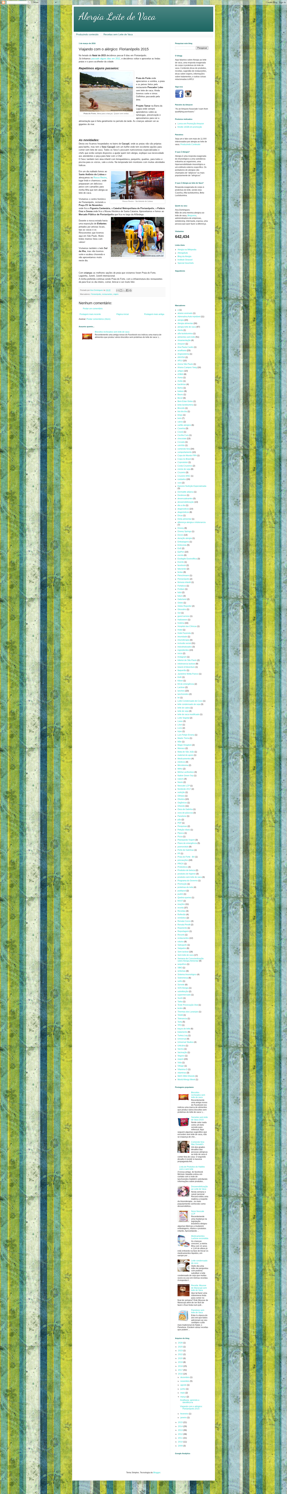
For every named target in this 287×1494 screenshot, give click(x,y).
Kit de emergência (186, 684)
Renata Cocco (184, 921)
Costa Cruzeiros (185, 466)
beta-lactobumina (185, 405)
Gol (179, 613)
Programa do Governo (188, 880)
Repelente (182, 928)
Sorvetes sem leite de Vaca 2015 (199, 1118)
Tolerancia (182, 1018)
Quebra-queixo (184, 897)
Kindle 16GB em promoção (190, 127)
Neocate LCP (184, 786)
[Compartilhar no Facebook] (127, 290)
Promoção (182, 884)
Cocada (181, 442)
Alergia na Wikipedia (187, 249)
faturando (182, 569)
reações (181, 904)
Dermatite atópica (185, 492)
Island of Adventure (186, 667)
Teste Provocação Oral (188, 1005)
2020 (180, 1358)
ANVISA (181, 357)
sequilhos (182, 964)
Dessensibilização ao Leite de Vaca (199, 1187)
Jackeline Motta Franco (188, 674)
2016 (180, 1374)
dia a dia (181, 505)
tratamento (182, 1032)
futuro (180, 596)
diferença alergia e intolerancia (192, 522)
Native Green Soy (185, 775)
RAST (180, 901)
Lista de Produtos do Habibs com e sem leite (192, 1168)
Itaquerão (182, 670)
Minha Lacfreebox (186, 772)
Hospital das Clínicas (187, 626)
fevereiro (184, 1414)
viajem (115, 294)
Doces (180, 535)
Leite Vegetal (183, 718)
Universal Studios (185, 1042)
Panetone (182, 816)
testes (180, 1008)
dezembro (185, 1377)
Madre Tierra (183, 738)
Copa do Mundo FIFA (187, 455)
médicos (181, 762)
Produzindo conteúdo (87, 34)
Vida (180, 1062)
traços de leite (184, 1029)
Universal (182, 1039)
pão (179, 819)
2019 (180, 1362)
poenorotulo (183, 847)
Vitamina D (183, 1069)
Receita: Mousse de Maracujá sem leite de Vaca (199, 1287)
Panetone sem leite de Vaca (197, 1311)
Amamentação (184, 340)
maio (182, 1393)
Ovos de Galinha (185, 809)
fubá (180, 592)
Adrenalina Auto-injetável (189, 316)
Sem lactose (183, 952)
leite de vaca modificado (188, 714)
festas (180, 572)
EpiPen (181, 552)
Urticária (181, 1045)
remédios (182, 918)
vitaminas (182, 1073)
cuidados (182, 479)
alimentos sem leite (186, 337)
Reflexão (182, 914)
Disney (181, 528)
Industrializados (185, 647)
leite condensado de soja (189, 704)
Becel (180, 398)
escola (181, 555)
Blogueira (192, 215)
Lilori (180, 725)
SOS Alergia (183, 988)
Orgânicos (182, 803)
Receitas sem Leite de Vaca (118, 34)
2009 (180, 1446)
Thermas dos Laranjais (188, 1012)
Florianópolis (96, 294)
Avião (180, 381)
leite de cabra (184, 708)
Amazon (181, 344)
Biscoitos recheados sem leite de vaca (112, 332)
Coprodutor (183, 462)
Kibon (180, 681)
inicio (180, 653)
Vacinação (182, 1052)
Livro (180, 728)
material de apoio (185, 755)
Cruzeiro (181, 472)
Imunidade (182, 636)
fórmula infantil (184, 582)
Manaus (181, 748)
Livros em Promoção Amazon (191, 123)
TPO (180, 1025)
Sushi (180, 998)
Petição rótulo (184, 830)
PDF (180, 823)
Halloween (182, 620)
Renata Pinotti (184, 924)
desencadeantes (185, 498)
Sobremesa (183, 978)
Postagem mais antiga (154, 314)
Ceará (180, 432)
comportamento (185, 452)
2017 (180, 1370)
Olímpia (181, 796)
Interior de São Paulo (187, 660)
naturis (181, 779)
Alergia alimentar (185, 323)
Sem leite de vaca (186, 955)
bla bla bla (182, 411)
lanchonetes (183, 694)
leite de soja (183, 711)
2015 (180, 1422)
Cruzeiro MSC (184, 476)
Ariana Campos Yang (187, 367)
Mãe (180, 742)
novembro (185, 1381)
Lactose (181, 687)
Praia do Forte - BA (186, 857)
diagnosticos (183, 509)
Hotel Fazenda (184, 633)
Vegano (181, 1056)
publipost (182, 891)
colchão (181, 445)
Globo (180, 603)
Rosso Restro (100, 177)
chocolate (182, 438)
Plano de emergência (187, 843)
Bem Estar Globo (185, 401)
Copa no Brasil (184, 459)
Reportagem (183, 931)
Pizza (180, 836)
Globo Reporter (184, 606)
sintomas (182, 971)
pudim (180, 894)
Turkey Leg (183, 1035)
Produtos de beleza (186, 870)
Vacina (181, 1049)
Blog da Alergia (184, 256)
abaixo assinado (185, 313)
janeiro (183, 1417)
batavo (181, 391)
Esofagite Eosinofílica (187, 559)
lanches (181, 691)
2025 (180, 1347)
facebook (182, 565)
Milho (180, 769)
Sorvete (181, 984)
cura (180, 483)
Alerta (180, 330)
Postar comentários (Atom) (98, 319)
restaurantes (107, 294)
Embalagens (183, 542)
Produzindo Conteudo (190, 144)
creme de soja (184, 469)
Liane (180, 721)
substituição (183, 991)
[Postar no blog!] (121, 290)
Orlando (181, 806)
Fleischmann (183, 575)
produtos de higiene (187, 874)
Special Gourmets (186, 263)
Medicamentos (184, 758)
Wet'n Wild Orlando (186, 1076)
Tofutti (180, 1015)
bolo (180, 418)
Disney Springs (184, 531)
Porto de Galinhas (186, 850)
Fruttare (181, 589)
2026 (180, 1343)
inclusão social (184, 643)
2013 (180, 1430)
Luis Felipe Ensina (186, 735)
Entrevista (182, 545)
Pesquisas (182, 826)
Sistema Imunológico (187, 974)
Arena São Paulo (185, 364)
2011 (180, 1438)
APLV (180, 360)
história (181, 623)
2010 (180, 1442)
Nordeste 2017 (184, 789)
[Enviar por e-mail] (117, 290)
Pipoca (181, 833)
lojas (180, 731)
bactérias (182, 384)
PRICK (181, 863)
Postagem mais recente (90, 314)
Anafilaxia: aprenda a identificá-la (189, 1401)
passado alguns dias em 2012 (105, 58)
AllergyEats (183, 253)
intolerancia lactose (186, 664)
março (183, 1397)
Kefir (180, 677)
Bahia (180, 388)
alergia (181, 320)
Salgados (182, 948)
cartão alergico (184, 425)
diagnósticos (183, 512)
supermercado (184, 995)
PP (179, 853)
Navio (180, 782)
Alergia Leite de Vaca (117, 16)
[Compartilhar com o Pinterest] (130, 290)
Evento (181, 562)
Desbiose (182, 495)
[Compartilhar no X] (124, 290)
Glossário (182, 609)
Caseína (181, 428)
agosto (183, 1385)
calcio (180, 422)
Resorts (181, 935)
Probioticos (183, 867)
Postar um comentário (93, 308)
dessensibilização (186, 502)
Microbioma (183, 765)
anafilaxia (182, 350)
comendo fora (184, 449)
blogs (180, 415)
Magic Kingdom (185, 745)
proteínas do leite (185, 887)
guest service (184, 616)
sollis (180, 981)
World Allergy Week (186, 1079)
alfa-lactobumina (185, 333)
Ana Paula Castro (185, 347)
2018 (180, 1366)
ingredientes (183, 650)
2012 (180, 1434)
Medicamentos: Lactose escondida (199, 1237)
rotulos (181, 941)
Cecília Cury (183, 435)
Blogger (156, 1472)
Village (181, 1066)
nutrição (181, 792)
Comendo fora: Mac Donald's (198, 1143)
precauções (183, 860)
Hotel (180, 630)
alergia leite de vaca (187, 327)
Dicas (180, 515)
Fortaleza (182, 586)
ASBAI (180, 374)
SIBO (180, 968)
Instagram (182, 657)
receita (181, 908)
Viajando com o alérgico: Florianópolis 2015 (191, 1407)
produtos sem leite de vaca (190, 877)
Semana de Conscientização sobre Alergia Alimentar (191, 959)
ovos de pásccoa (185, 813)
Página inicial (122, 314)
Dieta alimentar (184, 519)
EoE (179, 548)
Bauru (180, 394)
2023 (180, 1350)
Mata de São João (186, 752)
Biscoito (181, 408)
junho (183, 1389)
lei (179, 697)
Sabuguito (182, 945)
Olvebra (181, 799)
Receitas (182, 911)
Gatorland (182, 599)
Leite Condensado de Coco (190, 701)
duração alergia (185, 538)
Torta (180, 1022)
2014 (180, 1426)
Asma (180, 377)
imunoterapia (184, 640)
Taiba (180, 1001)
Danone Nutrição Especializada (192, 486)
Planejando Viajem (186, 840)
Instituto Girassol (185, 260)
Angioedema (183, 354)
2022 (180, 1354)
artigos (181, 371)
